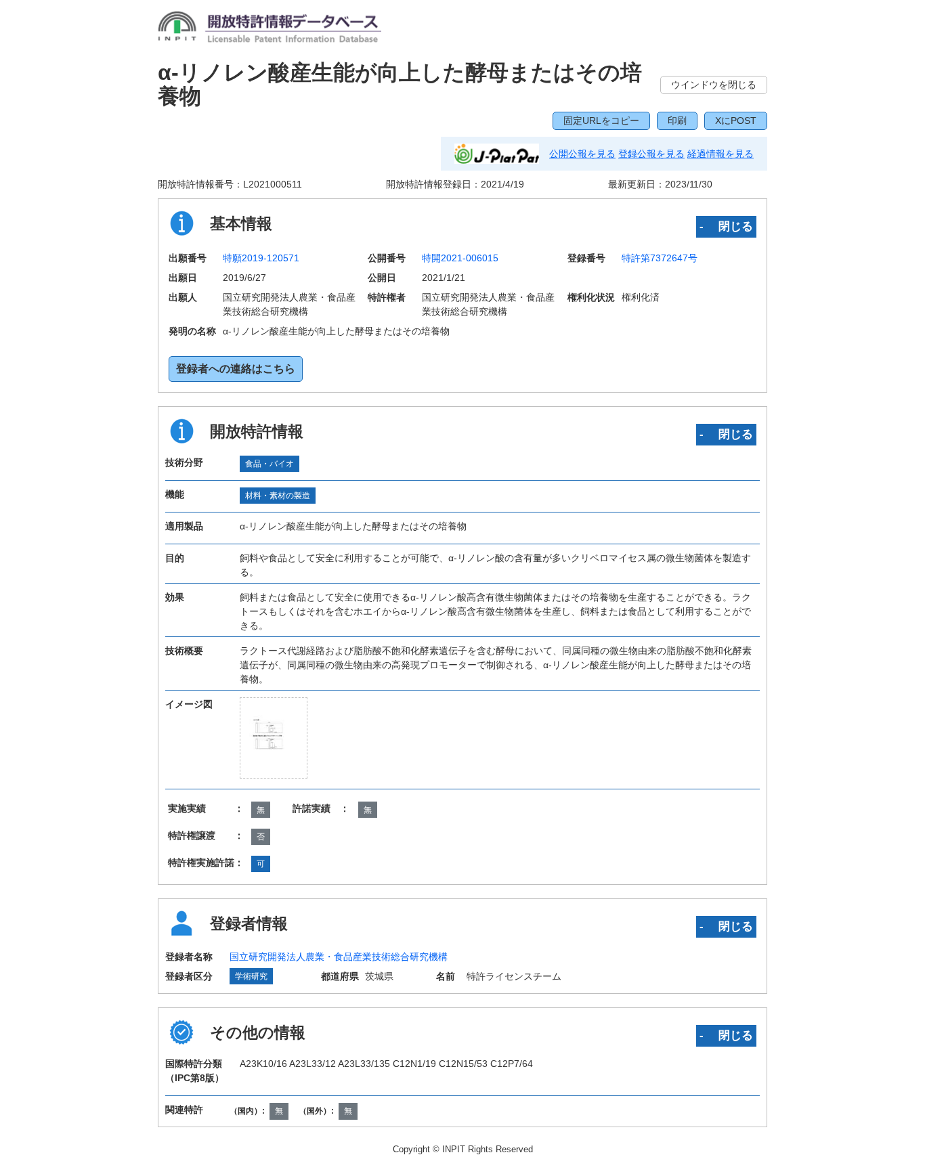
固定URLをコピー (601, 120)
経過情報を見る (720, 153)
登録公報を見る (651, 153)
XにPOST (735, 120)
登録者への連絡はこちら (235, 368)
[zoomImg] (273, 738)
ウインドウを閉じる (713, 84)
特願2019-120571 (261, 258)
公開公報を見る (582, 153)
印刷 (677, 120)
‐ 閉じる (726, 226)
